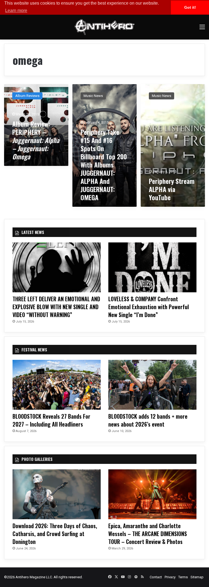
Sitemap (197, 577)
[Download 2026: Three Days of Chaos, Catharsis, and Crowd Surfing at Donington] (57, 494)
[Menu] (202, 29)
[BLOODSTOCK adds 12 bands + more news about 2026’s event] (152, 385)
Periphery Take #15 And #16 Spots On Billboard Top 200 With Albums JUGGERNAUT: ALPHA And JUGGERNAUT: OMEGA (104, 164)
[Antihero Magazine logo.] (104, 27)
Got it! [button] (190, 7)
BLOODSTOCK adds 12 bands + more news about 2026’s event (148, 420)
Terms (183, 577)
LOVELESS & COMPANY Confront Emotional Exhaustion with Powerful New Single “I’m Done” (148, 307)
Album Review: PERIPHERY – (35, 140)
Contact (156, 577)
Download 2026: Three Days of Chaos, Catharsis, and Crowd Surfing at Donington (55, 534)
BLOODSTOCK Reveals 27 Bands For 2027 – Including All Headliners (51, 420)
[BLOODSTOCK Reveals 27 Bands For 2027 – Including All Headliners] (57, 385)
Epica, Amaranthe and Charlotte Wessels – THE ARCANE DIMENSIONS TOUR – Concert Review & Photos (147, 534)
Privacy (170, 577)
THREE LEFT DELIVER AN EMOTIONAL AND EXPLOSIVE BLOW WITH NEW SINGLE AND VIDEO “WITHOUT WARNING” (56, 307)
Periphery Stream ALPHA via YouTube (172, 189)
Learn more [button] (16, 10)
